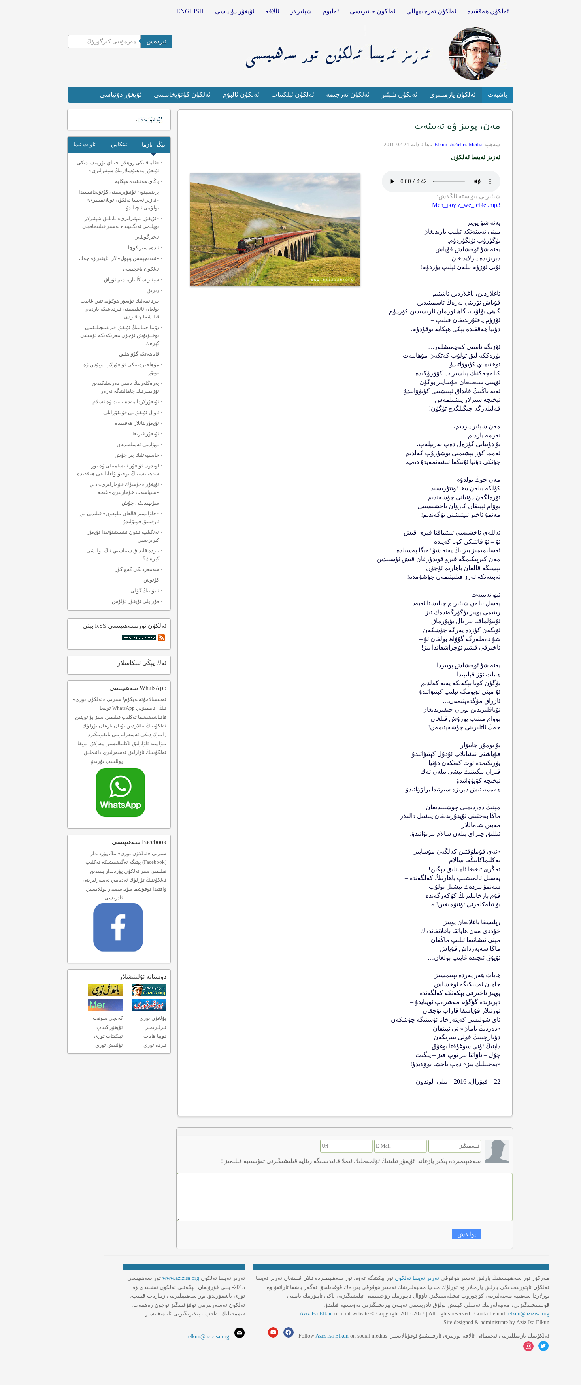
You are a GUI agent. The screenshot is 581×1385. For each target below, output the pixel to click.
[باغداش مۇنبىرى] (105, 994)
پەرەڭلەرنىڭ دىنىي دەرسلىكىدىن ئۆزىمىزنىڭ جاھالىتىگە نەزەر (125, 387)
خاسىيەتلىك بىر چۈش (137, 455)
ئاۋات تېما (85, 144)
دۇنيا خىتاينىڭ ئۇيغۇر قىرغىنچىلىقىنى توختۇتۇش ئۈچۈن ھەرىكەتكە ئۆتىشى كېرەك (119, 335)
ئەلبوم (331, 11)
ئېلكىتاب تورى (108, 1036)
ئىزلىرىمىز (155, 1027)
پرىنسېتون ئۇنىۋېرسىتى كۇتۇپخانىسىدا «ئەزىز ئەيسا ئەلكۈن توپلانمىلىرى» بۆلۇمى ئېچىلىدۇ (119, 200)
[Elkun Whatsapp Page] (128, 820)
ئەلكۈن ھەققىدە (488, 11)
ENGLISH (190, 11)
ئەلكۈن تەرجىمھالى (431, 11)
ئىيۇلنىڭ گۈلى (144, 591)
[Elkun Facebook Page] (129, 954)
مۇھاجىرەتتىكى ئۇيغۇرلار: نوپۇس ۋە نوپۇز (121, 368)
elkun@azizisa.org (528, 1314)
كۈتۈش (151, 580)
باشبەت (497, 95)
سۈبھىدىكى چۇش (140, 503)
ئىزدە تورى (154, 1045)
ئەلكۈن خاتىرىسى (372, 11)
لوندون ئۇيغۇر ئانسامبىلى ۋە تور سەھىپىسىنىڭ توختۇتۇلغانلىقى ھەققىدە (118, 470)
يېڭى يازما (153, 145)
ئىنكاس (119, 144)
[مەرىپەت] (105, 1009)
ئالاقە (272, 11)
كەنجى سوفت (108, 1018)
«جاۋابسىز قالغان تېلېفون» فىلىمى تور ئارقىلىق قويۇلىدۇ (119, 517)
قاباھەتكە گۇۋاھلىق (139, 354)
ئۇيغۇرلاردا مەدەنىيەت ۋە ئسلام (125, 402)
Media (476, 144)
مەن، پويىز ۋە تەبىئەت (457, 126)
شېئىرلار (300, 11)
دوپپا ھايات (154, 1036)
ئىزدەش (156, 41)
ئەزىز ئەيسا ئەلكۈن (417, 1278)
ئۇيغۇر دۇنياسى (234, 11)
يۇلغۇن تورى (153, 1018)
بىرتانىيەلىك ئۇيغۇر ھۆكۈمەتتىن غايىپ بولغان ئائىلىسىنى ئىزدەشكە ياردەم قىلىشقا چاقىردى (120, 309)
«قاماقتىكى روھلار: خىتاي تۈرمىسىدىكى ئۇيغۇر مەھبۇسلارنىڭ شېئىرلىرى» (118, 166)
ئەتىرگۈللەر (147, 237)
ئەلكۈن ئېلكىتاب (292, 94)
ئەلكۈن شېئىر (399, 94)
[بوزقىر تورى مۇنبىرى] (149, 1009)
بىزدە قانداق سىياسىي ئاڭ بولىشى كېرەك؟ (122, 555)
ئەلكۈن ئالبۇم (241, 94)
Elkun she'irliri (450, 144)
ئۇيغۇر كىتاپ (109, 1027)
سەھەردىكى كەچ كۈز (137, 569)
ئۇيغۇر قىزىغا (145, 434)
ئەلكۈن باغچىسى (141, 269)
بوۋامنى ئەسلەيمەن (138, 444)
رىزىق (153, 290)
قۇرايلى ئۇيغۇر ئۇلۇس (135, 601)
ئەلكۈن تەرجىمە (348, 94)
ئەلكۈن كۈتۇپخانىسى (182, 94)
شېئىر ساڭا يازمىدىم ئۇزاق (131, 280)
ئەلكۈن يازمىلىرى (452, 94)
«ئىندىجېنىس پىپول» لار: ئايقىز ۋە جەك (119, 258)
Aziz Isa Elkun (316, 1314)
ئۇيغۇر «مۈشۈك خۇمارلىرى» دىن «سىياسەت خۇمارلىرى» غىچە (124, 488)
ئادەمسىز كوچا (143, 248)
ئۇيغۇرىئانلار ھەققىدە (137, 423)
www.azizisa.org (180, 1278)
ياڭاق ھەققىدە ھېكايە (137, 181)
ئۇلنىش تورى (109, 1045)
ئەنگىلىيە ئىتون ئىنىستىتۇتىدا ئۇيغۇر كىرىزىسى (123, 536)
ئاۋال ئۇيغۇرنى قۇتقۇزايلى (131, 412)
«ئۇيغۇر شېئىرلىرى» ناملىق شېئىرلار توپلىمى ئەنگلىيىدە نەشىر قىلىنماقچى (120, 222)
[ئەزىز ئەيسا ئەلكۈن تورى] (149, 994)
